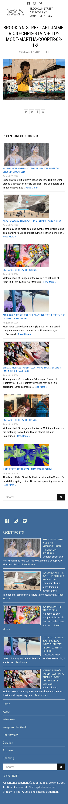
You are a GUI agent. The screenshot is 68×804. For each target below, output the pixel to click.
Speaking (8, 758)
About (6, 711)
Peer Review (10, 734)
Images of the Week (15, 727)
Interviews (9, 719)
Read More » (32, 187)
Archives (8, 750)
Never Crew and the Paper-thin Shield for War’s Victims (32, 221)
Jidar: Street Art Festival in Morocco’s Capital (28, 469)
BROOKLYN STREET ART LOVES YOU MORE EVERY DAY (41, 12)
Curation (8, 742)
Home (6, 704)
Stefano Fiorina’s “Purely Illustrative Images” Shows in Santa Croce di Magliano (53, 677)
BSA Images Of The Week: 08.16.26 (19, 420)
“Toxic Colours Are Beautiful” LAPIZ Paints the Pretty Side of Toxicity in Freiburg (52, 644)
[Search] (61, 497)
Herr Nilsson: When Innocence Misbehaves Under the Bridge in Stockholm (52, 546)
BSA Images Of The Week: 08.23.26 (19, 270)
